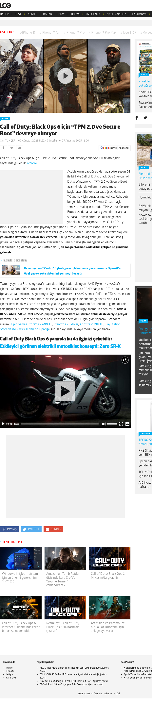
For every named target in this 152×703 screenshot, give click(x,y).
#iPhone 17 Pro (74, 32)
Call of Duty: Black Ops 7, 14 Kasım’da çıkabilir (108, 575)
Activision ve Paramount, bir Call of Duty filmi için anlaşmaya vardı (108, 627)
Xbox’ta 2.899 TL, (92, 324)
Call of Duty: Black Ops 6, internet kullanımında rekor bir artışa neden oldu (21, 627)
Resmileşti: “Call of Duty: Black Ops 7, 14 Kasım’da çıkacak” (63, 627)
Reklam (10, 671)
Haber (5, 119)
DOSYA (75, 14)
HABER (4, 14)
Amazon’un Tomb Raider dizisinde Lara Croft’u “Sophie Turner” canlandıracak (63, 579)
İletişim (9, 674)
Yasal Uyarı (11, 678)
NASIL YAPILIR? (116, 14)
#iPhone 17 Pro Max (102, 32)
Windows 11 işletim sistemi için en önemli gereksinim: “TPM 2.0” (20, 577)
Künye (9, 668)
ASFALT (32, 14)
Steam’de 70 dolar (66, 324)
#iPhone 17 (27, 32)
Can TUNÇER (7, 140)
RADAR (47, 14)
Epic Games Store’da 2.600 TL (31, 324)
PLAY (61, 14)
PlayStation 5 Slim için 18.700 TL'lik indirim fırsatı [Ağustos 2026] (74, 681)
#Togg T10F (128, 32)
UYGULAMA (93, 14)
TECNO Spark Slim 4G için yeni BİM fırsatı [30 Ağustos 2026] (71, 684)
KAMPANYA (139, 14)
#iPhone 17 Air (49, 32)
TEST (18, 14)
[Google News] (115, 148)
